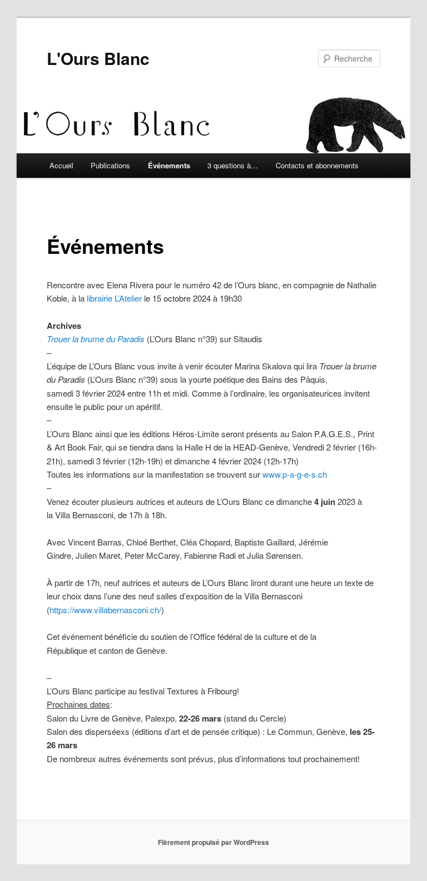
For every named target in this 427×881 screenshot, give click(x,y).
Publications (110, 165)
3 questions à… (232, 165)
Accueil (61, 165)
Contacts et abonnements (317, 165)
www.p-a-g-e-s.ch (294, 474)
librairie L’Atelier (115, 298)
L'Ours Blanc (98, 58)
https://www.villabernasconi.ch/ (105, 609)
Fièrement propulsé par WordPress (213, 842)
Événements (169, 165)
